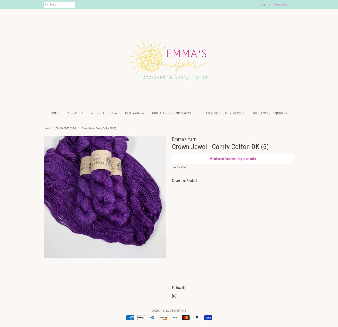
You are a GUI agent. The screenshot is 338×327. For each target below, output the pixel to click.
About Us (75, 113)
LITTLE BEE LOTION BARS (222, 113)
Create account (281, 4)
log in (241, 159)
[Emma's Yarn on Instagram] (174, 297)
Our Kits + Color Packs (172, 113)
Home (55, 113)
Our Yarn (133, 113)
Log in (264, 4)
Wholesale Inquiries (270, 113)
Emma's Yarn (179, 310)
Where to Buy (103, 113)
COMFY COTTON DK (66, 128)
